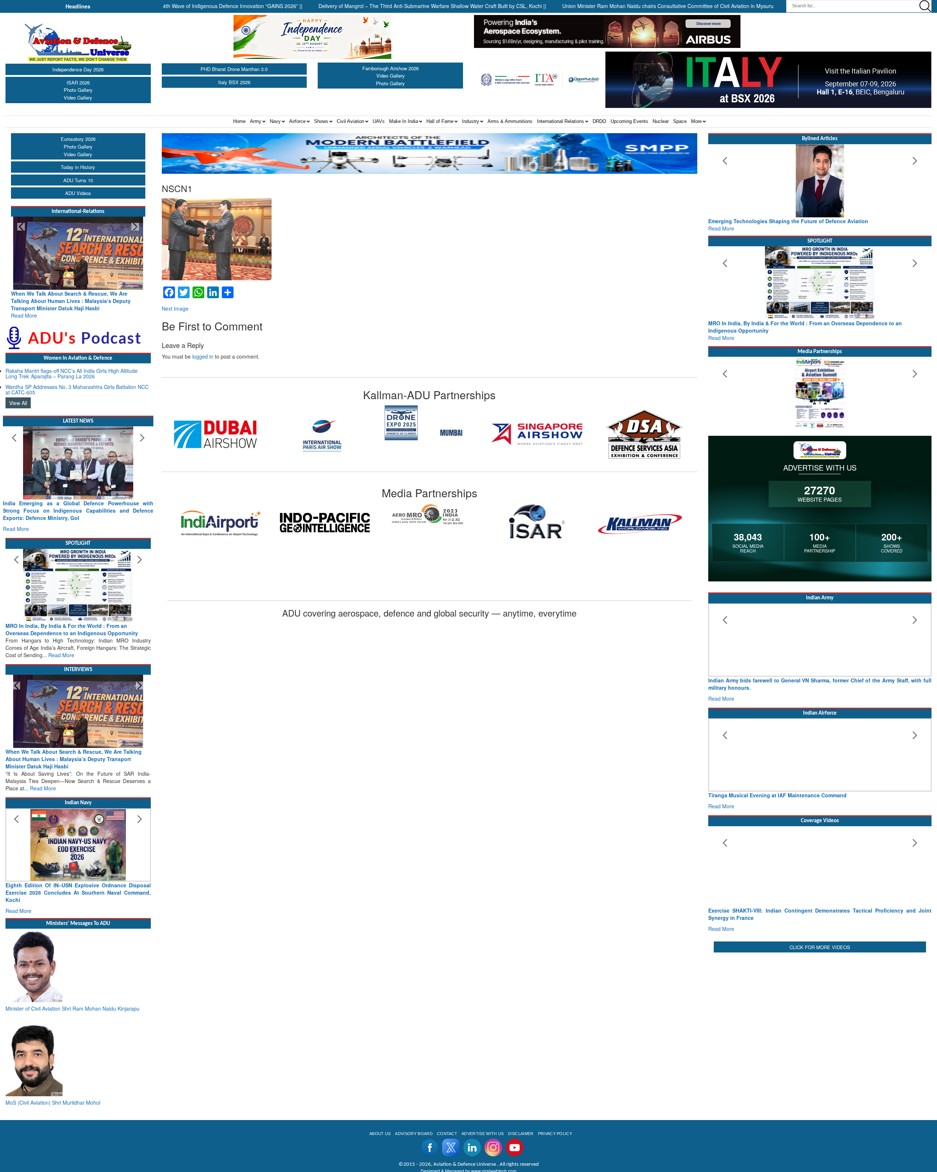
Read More (24, 315)
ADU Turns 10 (78, 180)
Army (255, 121)
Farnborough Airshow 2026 (390, 68)
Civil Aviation (350, 121)
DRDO (599, 121)
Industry (470, 121)
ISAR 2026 (78, 82)
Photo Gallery (78, 89)
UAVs (379, 121)
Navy (275, 121)
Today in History (78, 167)
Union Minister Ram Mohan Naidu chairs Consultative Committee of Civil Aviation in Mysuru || (630, 6)
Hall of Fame (439, 121)
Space (680, 121)
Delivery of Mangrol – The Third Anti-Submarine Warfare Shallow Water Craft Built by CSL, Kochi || (392, 6)
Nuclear (661, 121)
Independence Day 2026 (78, 69)
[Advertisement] (820, 1005)
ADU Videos (78, 193)
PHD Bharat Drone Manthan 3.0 (234, 68)
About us (380, 1133)
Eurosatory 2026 (78, 138)
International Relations (560, 121)
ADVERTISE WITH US (483, 1133)
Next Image (175, 308)
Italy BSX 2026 (234, 82)
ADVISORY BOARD (413, 1133)
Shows (321, 121)
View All (18, 403)
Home (239, 121)
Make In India (403, 121)
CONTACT (447, 1133)
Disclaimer (520, 1133)
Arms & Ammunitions (510, 121)
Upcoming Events (629, 121)
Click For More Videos (819, 947)
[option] (215, 434)
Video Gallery (78, 97)
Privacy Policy (555, 1133)
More (696, 121)
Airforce (297, 121)
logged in (202, 356)
